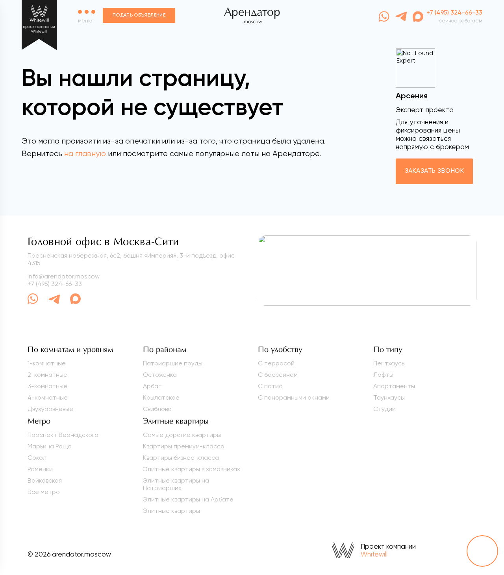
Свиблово (157, 409)
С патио (270, 386)
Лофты (383, 374)
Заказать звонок (434, 171)
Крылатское (161, 397)
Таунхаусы (389, 397)
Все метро (44, 492)
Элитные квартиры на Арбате (188, 499)
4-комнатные (48, 397)
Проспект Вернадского (63, 435)
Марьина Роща (50, 446)
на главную (85, 153)
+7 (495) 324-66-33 (55, 284)
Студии (384, 409)
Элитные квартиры (171, 510)
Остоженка (160, 374)
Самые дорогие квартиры (182, 435)
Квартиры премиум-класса (183, 446)
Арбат (152, 386)
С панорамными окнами (294, 397)
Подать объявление (139, 15)
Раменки (40, 469)
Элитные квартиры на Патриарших (176, 484)
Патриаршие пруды (172, 363)
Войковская (45, 480)
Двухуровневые (50, 409)
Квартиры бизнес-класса (181, 457)
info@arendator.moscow (64, 276)
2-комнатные (47, 374)
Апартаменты (394, 386)
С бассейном (278, 374)
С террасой (276, 363)
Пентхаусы (389, 363)
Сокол (37, 457)
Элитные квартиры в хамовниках (191, 469)
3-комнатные (47, 386)
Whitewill (374, 554)
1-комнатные (47, 363)
